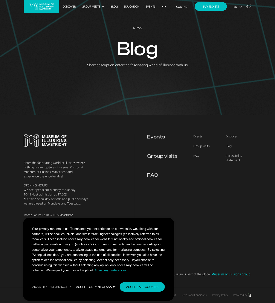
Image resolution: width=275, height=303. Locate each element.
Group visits (91, 6)
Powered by (240, 295)
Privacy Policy (220, 295)
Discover (69, 6)
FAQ (152, 175)
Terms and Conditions (194, 295)
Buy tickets (211, 6)
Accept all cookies (142, 287)
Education (131, 6)
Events (151, 6)
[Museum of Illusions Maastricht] (41, 6)
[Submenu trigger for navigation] (164, 6)
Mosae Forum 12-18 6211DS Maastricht (48, 215)
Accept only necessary (96, 287)
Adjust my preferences (110, 270)
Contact (182, 6)
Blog (114, 6)
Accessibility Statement (234, 158)
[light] (248, 6)
